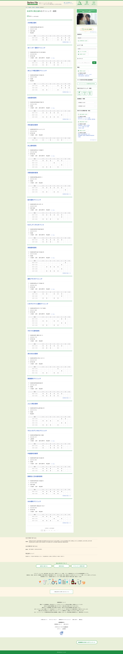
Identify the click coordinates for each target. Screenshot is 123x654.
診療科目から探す (84, 40)
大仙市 (55, 540)
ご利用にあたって (44, 619)
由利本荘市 (49, 540)
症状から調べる (44, 566)
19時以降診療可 (81, 75)
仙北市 (64, 540)
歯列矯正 (89, 119)
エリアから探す (83, 51)
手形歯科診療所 (33, 125)
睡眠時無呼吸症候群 (90, 135)
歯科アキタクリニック (35, 279)
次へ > (57, 530)
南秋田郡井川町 (44, 542)
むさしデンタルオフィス (36, 225)
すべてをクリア (93, 32)
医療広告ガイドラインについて (65, 619)
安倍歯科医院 (32, 248)
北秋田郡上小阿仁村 (73, 540)
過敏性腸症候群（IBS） (86, 134)
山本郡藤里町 (80, 540)
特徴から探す (83, 71)
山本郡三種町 (84, 540)
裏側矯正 (93, 119)
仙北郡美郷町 (55, 542)
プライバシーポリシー (53, 619)
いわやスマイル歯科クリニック (38, 304)
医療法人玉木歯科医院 (35, 476)
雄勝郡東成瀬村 (65, 542)
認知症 (79, 134)
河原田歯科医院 (33, 173)
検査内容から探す (84, 121)
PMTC (86, 119)
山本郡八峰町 (89, 540)
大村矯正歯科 (32, 23)
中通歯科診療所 (33, 453)
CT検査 (84, 125)
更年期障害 (80, 135)
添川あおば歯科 (33, 354)
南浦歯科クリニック (34, 378)
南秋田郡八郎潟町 (38, 542)
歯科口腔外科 (39, 549)
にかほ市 (61, 540)
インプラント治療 (86, 117)
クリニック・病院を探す (79, 566)
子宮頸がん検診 (81, 128)
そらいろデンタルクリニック (37, 431)
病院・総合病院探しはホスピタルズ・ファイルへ (69, 3)
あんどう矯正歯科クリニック (37, 71)
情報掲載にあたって (58, 624)
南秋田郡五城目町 (32, 542)
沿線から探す (83, 54)
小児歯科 (35, 549)
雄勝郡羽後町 (60, 542)
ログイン (59, 628)
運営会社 (80, 619)
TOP (26, 7)
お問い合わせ (74, 619)
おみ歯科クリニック (34, 501)
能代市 (32, 540)
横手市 (35, 540)
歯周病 (84, 135)
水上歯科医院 (32, 146)
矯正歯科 (37, 7)
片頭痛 (79, 136)
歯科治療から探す (84, 114)
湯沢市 (43, 540)
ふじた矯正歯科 (33, 404)
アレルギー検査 (81, 126)
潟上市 (52, 540)
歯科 (29, 549)
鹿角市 (45, 540)
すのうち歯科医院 (33, 331)
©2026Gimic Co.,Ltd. (61, 652)
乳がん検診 (87, 126)
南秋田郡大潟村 (50, 542)
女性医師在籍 (80, 74)
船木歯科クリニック (34, 200)
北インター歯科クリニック (36, 48)
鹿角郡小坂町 (67, 540)
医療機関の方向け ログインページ (86, 642)
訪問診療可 (87, 75)
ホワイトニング (81, 119)
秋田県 (30, 7)
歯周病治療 (80, 117)
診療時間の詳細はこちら (67, 42)
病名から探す (83, 130)
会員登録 (64, 628)
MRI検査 (88, 125)
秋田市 (33, 7)
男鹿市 (40, 540)
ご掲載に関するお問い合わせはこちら (61, 591)
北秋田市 (57, 540)
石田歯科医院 (32, 98)
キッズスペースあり (88, 74)
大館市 (38, 540)
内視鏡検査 (80, 125)
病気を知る (61, 566)
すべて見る (53, 58)
